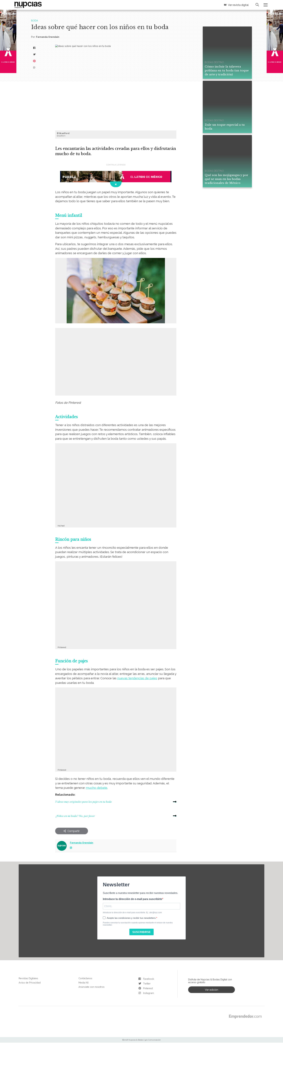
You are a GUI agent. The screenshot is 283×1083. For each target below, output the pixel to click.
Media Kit (82, 958)
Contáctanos (84, 954)
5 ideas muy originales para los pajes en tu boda (80, 779)
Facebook (147, 955)
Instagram (148, 969)
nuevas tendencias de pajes (95, 663)
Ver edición (211, 965)
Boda (34, 20)
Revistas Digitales (27, 954)
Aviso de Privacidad (28, 958)
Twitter (146, 960)
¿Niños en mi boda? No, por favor (72, 793)
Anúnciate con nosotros (89, 962)
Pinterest (147, 965)
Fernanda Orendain (46, 35)
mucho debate (64, 766)
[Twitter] (34, 53)
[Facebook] (34, 46)
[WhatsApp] (34, 66)
